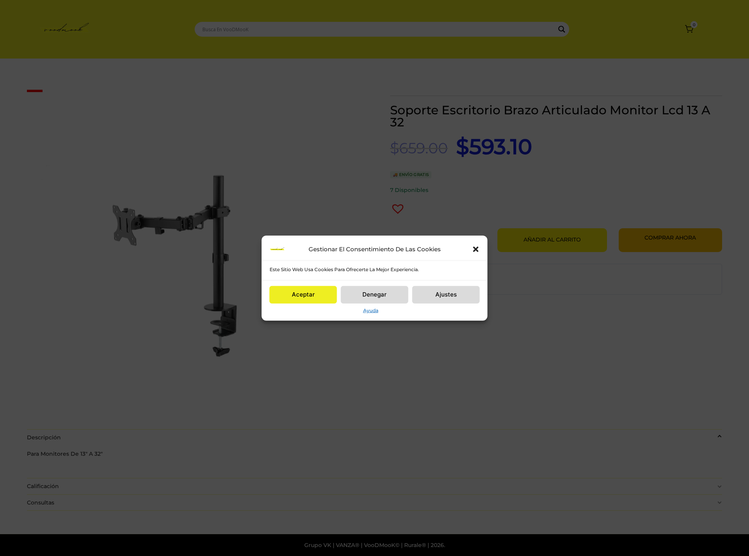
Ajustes (446, 294)
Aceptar (303, 294)
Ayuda (370, 310)
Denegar (374, 294)
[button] (476, 249)
